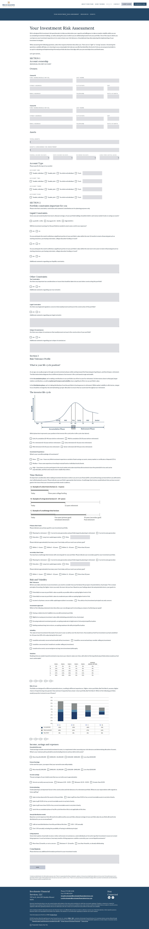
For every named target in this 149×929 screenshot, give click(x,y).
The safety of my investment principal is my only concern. (95, 600)
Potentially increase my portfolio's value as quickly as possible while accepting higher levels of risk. (62, 592)
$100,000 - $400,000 (74, 757)
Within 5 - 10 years (52, 547)
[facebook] (113, 897)
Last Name (80, 77)
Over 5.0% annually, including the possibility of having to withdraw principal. (55, 828)
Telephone (80, 93)
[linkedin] (109, 897)
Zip (108, 85)
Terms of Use (84, 921)
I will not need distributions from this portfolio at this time (50, 824)
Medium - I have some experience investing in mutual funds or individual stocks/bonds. (58, 463)
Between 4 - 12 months (67, 843)
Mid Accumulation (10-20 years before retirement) (83, 438)
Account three (35, 186)
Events (92, 14)
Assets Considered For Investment (43, 147)
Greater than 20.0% (99, 782)
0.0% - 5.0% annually (77, 824)
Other (67, 537)
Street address (36, 85)
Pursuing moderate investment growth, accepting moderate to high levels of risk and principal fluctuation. (64, 621)
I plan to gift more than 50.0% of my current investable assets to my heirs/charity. (57, 805)
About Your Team (87, 4)
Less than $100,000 (90, 757)
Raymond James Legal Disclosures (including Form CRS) (46, 921)
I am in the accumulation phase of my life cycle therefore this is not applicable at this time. (59, 809)
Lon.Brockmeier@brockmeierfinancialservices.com (76, 898)
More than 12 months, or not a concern (44, 843)
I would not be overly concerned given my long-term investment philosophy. (55, 648)
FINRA (69, 918)
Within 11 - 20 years (68, 547)
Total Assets (35, 139)
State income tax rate (60, 154)
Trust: (79, 173)
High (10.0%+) (69, 221)
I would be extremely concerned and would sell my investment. (51, 640)
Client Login (126, 4)
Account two (35, 178)
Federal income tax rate (38, 154)
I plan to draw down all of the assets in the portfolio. (48, 797)
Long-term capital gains (108, 154)
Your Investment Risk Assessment (66, 14)
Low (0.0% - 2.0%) (38, 221)
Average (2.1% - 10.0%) (54, 221)
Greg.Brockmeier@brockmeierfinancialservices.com (77, 896)
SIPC (73, 918)
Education (36, 537)
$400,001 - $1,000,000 (57, 757)
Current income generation (107, 533)
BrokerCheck (53, 914)
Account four (35, 194)
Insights (109, 4)
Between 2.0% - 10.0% (64, 782)
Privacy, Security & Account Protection (70, 921)
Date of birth (112, 93)
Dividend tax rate (82, 154)
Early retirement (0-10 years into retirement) (78, 442)
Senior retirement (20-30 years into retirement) (78, 447)
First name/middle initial (40, 77)
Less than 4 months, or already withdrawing (91, 843)
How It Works (100, 4)
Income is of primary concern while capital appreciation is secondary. (53, 600)
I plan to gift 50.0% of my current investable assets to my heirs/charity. (53, 801)
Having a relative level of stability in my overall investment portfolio (53, 613)
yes (34, 231)
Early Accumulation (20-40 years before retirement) (48, 438)
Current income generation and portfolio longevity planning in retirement (73, 533)
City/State (80, 85)
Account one (35, 170)
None (34, 459)
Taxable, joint (52, 173)
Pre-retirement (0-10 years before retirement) (47, 442)
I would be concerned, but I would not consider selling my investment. (53, 644)
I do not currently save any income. (43, 782)
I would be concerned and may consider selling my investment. (92, 640)
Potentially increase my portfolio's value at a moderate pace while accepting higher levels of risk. (61, 596)
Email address (35, 93)
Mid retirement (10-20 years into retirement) (46, 447)
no (39, 231)
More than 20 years (84, 547)
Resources (84, 14)
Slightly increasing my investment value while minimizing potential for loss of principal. (58, 617)
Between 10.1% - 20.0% (82, 782)
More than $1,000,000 (39, 757)
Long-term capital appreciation (52, 537)
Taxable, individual (38, 173)
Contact (117, 4)
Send (37, 867)
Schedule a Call (140, 4)
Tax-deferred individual (67, 173)
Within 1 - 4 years (38, 547)
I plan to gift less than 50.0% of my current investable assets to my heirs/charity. (91, 797)
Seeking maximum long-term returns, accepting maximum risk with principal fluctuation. (59, 625)
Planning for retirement (40, 533)
